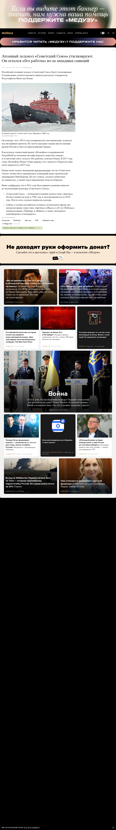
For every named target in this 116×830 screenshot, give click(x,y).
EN (113, 33)
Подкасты (61, 33)
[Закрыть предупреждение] (113, 827)
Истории (42, 33)
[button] (38, 107)
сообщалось (14, 185)
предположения (43, 170)
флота (63, 205)
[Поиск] (108, 33)
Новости (32, 33)
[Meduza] (7, 32)
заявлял (37, 162)
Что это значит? (32, 828)
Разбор (51, 33)
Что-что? (16, 224)
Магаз (70, 33)
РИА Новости (27, 67)
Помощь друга (81, 33)
